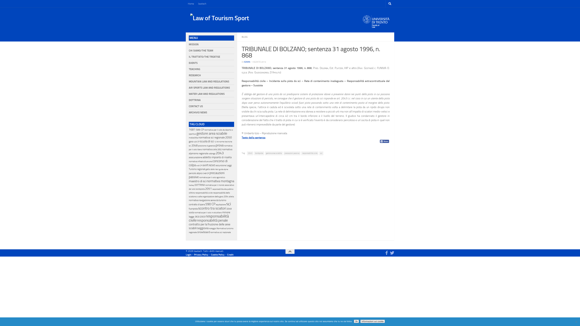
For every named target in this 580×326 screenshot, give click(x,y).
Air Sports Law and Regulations (209, 87)
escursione (221, 165)
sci (321, 153)
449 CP (199, 166)
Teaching (194, 69)
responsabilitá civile (204, 193)
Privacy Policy (201, 254)
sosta (191, 212)
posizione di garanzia (206, 146)
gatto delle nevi (212, 169)
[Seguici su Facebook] (387, 253)
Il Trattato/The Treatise (204, 56)
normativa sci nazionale (220, 232)
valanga (212, 153)
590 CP (210, 204)
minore (226, 212)
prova (220, 145)
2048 (195, 145)
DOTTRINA (200, 185)
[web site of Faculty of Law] (376, 26)
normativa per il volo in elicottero (208, 212)
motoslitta (193, 137)
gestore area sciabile (274, 153)
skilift (205, 165)
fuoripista (193, 208)
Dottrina (195, 100)
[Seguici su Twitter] (392, 253)
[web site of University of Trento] (376, 19)
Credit (230, 254)
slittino (192, 193)
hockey (191, 185)
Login (188, 254)
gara (191, 141)
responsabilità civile (309, 153)
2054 (226, 196)
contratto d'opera (197, 204)
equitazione (221, 204)
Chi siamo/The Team (201, 50)
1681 (192, 129)
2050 (228, 137)
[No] (576, 321)
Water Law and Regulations (207, 94)
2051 (208, 188)
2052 (219, 149)
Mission (194, 44)
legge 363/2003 (197, 216)
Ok (356, 321)
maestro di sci (197, 181)
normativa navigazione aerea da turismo (207, 200)
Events (193, 63)
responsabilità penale (212, 220)
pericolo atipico (196, 173)
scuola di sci (207, 141)
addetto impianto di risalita (217, 157)
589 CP (200, 129)
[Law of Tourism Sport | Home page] (219, 18)
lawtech (202, 3)
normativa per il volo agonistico (212, 177)
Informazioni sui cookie (373, 321)
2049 (229, 208)
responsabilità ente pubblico (222, 189)
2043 (250, 153)
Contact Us (196, 106)
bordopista (259, 153)
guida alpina (223, 169)
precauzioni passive (292, 153)
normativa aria (209, 149)
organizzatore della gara (212, 196)
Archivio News (198, 112)
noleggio (212, 228)
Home (191, 3)
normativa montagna (220, 181)
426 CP (196, 142)
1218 (216, 142)
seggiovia (202, 228)
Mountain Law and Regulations (209, 81)
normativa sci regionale (211, 137)
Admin (247, 62)
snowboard (203, 232)
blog (245, 36)
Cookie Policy (217, 254)
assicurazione (195, 157)
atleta (231, 196)
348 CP (206, 173)
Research (195, 75)
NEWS (212, 165)
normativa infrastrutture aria (200, 161)
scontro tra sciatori (212, 208)
